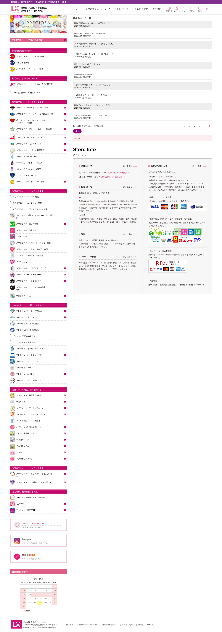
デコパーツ (20, 452)
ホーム (78, 9)
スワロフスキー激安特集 (26, 230)
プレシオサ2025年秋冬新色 (24, 342)
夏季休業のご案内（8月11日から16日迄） (91, 33)
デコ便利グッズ (22, 440)
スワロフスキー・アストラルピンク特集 (32, 249)
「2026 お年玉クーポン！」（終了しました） (92, 115)
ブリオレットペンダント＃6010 (29, 163)
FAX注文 (150, 625)
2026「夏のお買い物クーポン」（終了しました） (94, 44)
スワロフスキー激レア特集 (27, 224)
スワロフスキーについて (97, 9)
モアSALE (20, 504)
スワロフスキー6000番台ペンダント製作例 (33, 482)
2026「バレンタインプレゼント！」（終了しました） (96, 105)
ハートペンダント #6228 (26, 175)
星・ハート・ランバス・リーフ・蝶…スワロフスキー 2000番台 (34, 121)
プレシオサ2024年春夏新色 (27, 330)
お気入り (200, 11)
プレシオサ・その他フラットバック (30, 349)
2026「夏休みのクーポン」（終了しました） (92, 23)
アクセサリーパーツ (24, 459)
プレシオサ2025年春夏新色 (24, 336)
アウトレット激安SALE (25, 510)
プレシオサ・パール (24, 368)
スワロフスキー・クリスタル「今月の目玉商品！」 (34, 85)
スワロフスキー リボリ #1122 (28, 144)
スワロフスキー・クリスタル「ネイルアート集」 (34, 475)
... (204, 127)
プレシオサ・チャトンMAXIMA (29, 311)
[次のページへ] (209, 126)
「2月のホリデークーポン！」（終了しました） (93, 95)
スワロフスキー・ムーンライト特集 (27, 203)
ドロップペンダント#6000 (27, 156)
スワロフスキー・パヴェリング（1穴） (32, 268)
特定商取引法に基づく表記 (87, 625)
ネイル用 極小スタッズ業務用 (28, 421)
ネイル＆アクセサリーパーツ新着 (29, 69)
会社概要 (69, 625)
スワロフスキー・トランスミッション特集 (30, 209)
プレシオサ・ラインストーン (28, 317)
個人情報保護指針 (109, 625)
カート (207, 11)
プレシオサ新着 (22, 63)
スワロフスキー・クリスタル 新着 (30, 56)
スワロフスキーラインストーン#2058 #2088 (34, 114)
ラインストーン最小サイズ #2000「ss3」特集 (34, 216)
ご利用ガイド (121, 9)
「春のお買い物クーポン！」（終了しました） (93, 85)
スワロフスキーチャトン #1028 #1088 (32, 108)
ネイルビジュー (22, 262)
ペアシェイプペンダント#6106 (28, 169)
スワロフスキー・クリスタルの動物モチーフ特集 (34, 288)
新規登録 (169, 11)
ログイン (177, 11)
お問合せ (139, 625)
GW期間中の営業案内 (83, 74)
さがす (184, 11)
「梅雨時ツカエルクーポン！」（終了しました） (94, 54)
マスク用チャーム (23, 296)
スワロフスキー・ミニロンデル (29, 281)
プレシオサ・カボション (26, 374)
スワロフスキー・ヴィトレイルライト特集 (33, 243)
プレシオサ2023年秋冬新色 (27, 324)
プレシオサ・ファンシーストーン (29, 361)
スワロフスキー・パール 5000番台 (30, 150)
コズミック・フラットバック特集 (29, 256)
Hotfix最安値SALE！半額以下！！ (26, 93)
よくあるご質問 (140, 9)
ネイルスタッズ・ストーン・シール (30, 414)
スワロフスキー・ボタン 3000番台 (30, 182)
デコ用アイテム (22, 446)
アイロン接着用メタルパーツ (28, 433)
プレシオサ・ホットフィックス (29, 355)
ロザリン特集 (21, 237)
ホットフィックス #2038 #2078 (29, 137)
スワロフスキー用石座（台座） (29, 395)
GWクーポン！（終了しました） (87, 64)
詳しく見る (127, 166)
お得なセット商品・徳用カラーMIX (30, 497)
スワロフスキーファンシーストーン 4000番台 (34, 130)
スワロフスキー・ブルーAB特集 (26, 197)
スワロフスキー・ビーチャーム (29, 275)
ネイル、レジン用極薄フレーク (29, 427)
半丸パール (20, 402)
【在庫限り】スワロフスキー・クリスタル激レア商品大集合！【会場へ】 (40, 2)
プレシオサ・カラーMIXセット (28, 380)
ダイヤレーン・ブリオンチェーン (29, 408)
